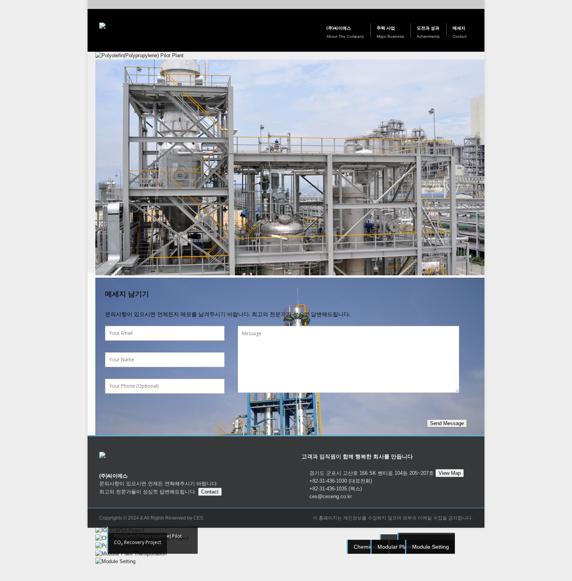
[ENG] (477, 4)
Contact (210, 492)
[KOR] (464, 4)
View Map (450, 473)
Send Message (447, 423)
